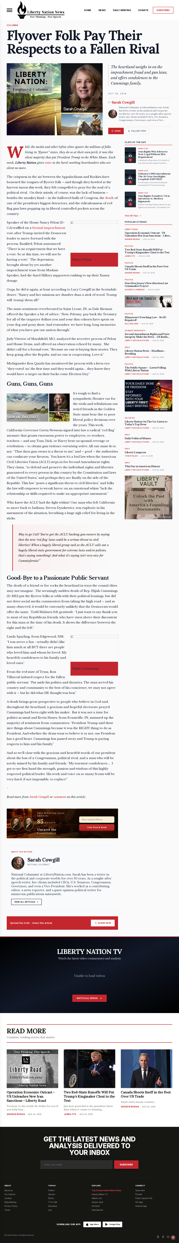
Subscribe (126, 1164)
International (97, 1210)
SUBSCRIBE (163, 10)
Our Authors (9, 1194)
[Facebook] (163, 1236)
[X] (158, 1236)
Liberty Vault (97, 1202)
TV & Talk (52, 1202)
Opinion (51, 1194)
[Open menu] (9, 10)
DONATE (143, 10)
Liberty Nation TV (100, 1194)
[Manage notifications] (173, 1237)
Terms (7, 1210)
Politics (51, 1190)
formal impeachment (48, 228)
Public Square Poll (143, 1198)
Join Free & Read (97, 827)
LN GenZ (96, 1206)
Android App (141, 1206)
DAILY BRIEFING (122, 10)
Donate (138, 1194)
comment (60, 797)
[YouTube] (168, 1236)
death (109, 198)
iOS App (139, 1202)
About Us (8, 1190)
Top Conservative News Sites (106, 1190)
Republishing (10, 1202)
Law (50, 1210)
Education (52, 1206)
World (51, 1198)
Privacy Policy (10, 1206)
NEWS (102, 10)
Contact (8, 1198)
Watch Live (97, 1198)
